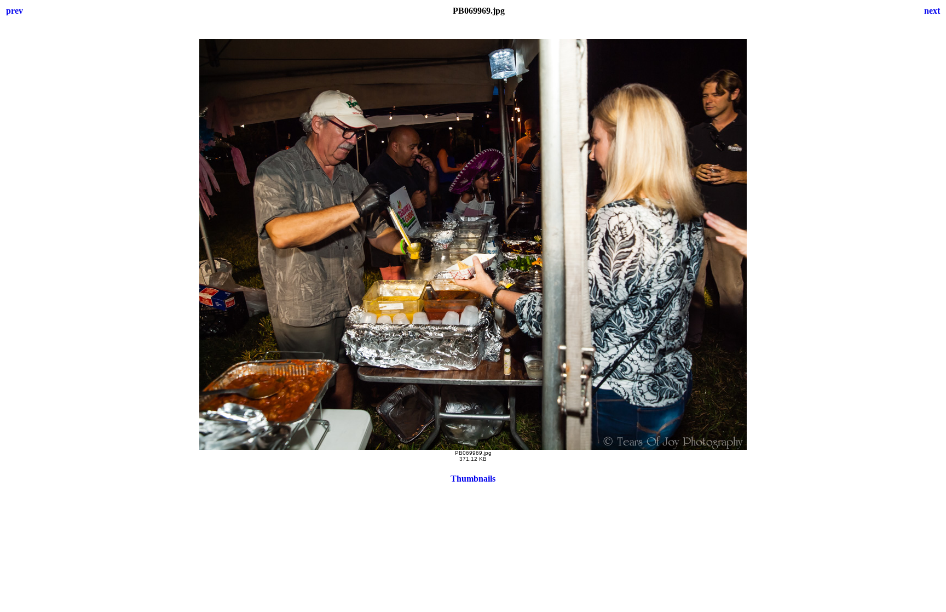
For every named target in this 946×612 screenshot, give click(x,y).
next (932, 10)
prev (14, 10)
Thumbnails (473, 478)
